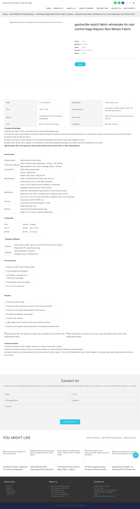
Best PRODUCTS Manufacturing (22, 14)
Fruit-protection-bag (57, 490)
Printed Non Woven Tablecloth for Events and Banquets (15, 468)
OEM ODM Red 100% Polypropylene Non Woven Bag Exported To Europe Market (42, 468)
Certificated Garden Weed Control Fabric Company (54, 14)
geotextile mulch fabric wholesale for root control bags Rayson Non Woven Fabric (105, 14)
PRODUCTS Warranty (93, 438)
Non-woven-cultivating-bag (59, 494)
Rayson (5, 14)
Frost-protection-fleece (58, 492)
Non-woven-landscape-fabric (60, 486)
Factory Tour (10, 490)
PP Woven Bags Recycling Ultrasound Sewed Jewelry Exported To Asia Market (95, 468)
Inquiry (80, 64)
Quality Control (11, 492)
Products (9, 486)
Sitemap (83, 505)
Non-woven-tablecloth (58, 496)
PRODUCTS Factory (130, 438)
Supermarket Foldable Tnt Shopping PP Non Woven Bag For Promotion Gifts (124, 468)
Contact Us (9, 494)
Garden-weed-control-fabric (60, 488)
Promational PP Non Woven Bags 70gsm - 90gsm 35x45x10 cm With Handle (68, 468)
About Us (9, 488)
